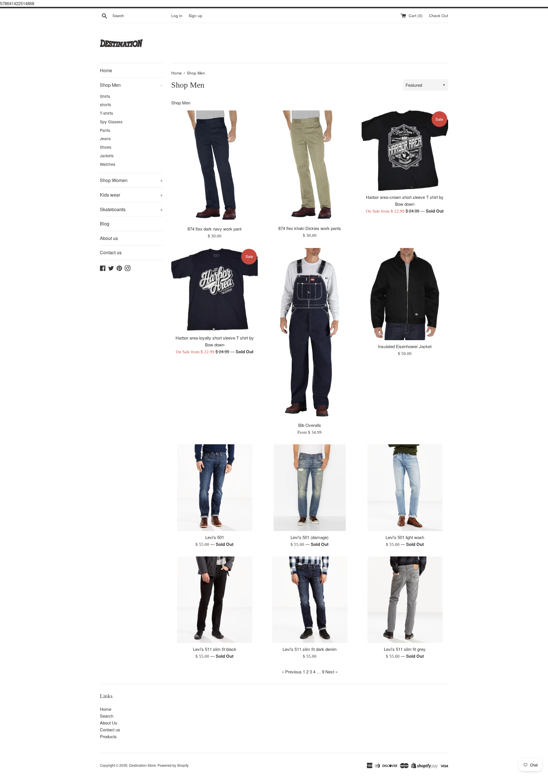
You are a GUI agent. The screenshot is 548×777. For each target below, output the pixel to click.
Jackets (107, 155)
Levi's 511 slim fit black (214, 649)
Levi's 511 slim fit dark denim (310, 649)
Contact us (111, 252)
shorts (105, 104)
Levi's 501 (214, 537)
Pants (105, 130)
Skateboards (131, 209)
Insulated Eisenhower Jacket (405, 346)
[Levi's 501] (214, 487)
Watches (107, 164)
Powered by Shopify (173, 765)
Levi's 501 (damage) (310, 537)
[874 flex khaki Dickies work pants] (309, 166)
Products (108, 736)
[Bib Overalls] (309, 333)
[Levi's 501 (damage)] (309, 487)
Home (106, 70)
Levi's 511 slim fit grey (405, 649)
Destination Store (142, 765)
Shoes (105, 147)
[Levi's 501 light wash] (405, 487)
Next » (331, 672)
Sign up (195, 15)
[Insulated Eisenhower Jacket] (405, 294)
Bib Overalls (309, 425)
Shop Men (131, 85)
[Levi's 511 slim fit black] (214, 599)
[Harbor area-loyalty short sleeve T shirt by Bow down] (214, 290)
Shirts (105, 96)
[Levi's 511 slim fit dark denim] (309, 599)
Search (106, 716)
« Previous (292, 672)
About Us (108, 723)
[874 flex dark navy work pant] (214, 166)
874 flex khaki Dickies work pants (309, 228)
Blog (104, 223)
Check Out (438, 15)
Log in (176, 15)
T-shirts (106, 113)
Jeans (105, 138)
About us (109, 238)
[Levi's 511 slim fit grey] (405, 599)
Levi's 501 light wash (405, 537)
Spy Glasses (111, 121)
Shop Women (131, 180)
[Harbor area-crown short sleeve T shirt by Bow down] (405, 150)
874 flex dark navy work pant (214, 229)
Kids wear (131, 194)
